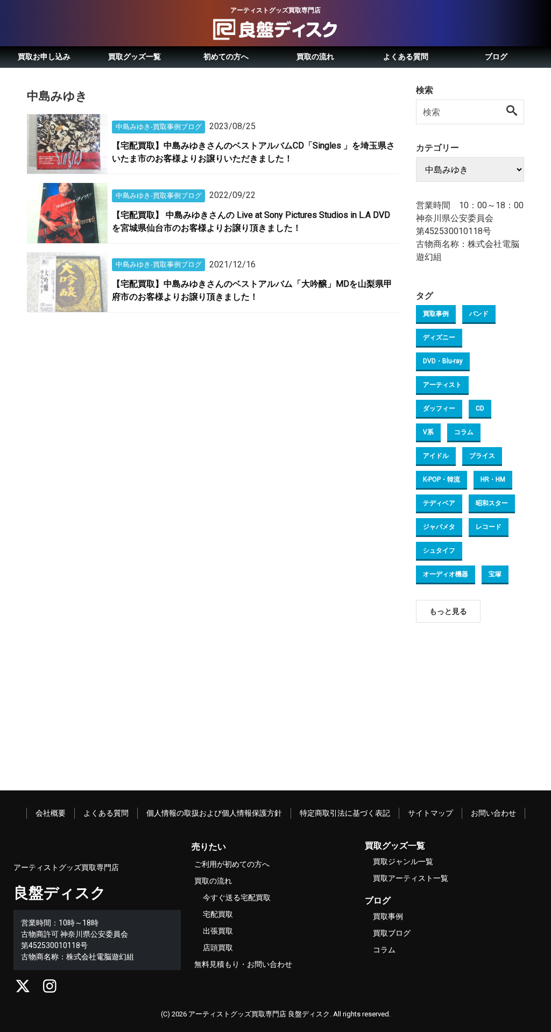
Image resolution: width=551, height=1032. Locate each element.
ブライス (482, 456)
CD (480, 408)
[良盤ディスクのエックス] (22, 989)
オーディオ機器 (445, 574)
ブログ (496, 56)
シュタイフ (439, 550)
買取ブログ (392, 933)
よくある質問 (405, 56)
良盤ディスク (59, 893)
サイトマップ (430, 813)
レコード (488, 527)
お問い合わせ (493, 813)
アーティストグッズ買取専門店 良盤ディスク (259, 1014)
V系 (428, 432)
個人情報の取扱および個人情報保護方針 (214, 813)
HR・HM (493, 479)
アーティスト (442, 384)
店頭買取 (218, 947)
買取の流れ (315, 56)
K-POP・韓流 (441, 479)
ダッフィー (439, 408)
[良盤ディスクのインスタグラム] (49, 989)
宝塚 (495, 574)
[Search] (512, 111)
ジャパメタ (439, 527)
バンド (479, 313)
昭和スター (492, 503)
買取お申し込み (44, 56)
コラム (464, 432)
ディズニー (439, 337)
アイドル (436, 456)
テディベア (439, 503)
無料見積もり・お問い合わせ (243, 964)
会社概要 (51, 813)
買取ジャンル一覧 (403, 861)
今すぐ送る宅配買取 (237, 897)
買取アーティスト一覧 (410, 878)
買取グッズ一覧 (134, 56)
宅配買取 (218, 914)
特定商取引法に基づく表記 (345, 813)
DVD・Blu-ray (443, 361)
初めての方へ (226, 56)
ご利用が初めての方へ (232, 864)
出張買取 (218, 931)
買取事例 (436, 313)
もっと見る (448, 611)
